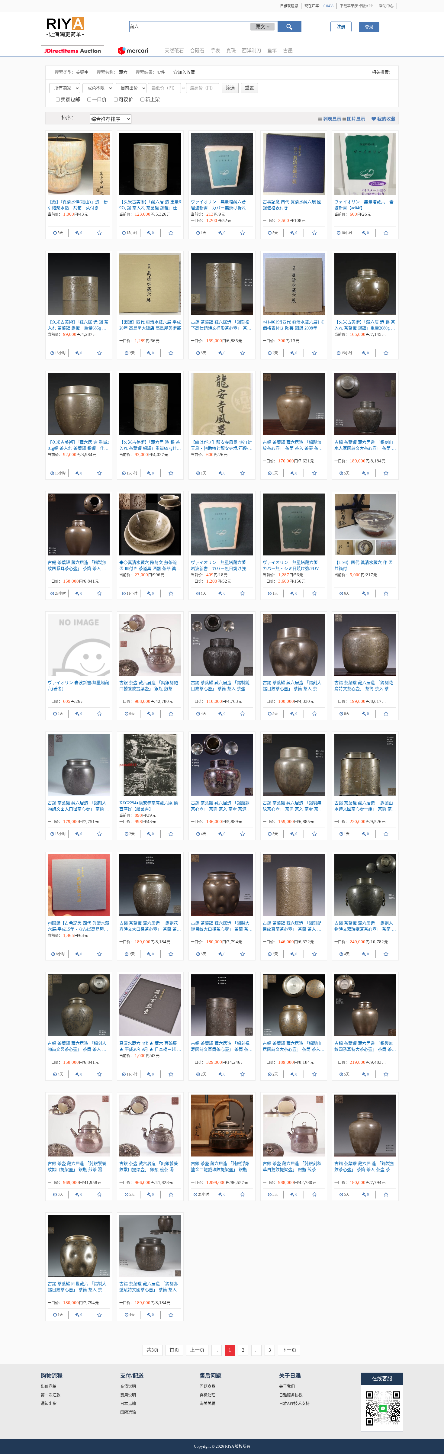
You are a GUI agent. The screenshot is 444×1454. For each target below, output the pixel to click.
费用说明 (128, 1395)
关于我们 (287, 1386)
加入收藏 (186, 72)
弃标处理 (207, 1395)
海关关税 (207, 1403)
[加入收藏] (99, 233)
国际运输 (128, 1412)
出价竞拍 (48, 1386)
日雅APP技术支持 (294, 1403)
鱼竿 (272, 50)
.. (216, 1350)
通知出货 (48, 1403)
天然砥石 (174, 50)
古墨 (288, 50)
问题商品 (207, 1386)
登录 (369, 27)
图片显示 (356, 119)
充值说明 (128, 1386)
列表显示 (332, 119)
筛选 (230, 87)
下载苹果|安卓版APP (356, 6)
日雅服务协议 (291, 1395)
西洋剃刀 (251, 50)
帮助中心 (386, 6)
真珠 (231, 50)
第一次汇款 (50, 1395)
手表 (215, 50)
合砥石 (197, 50)
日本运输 (128, 1403)
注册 (341, 26)
